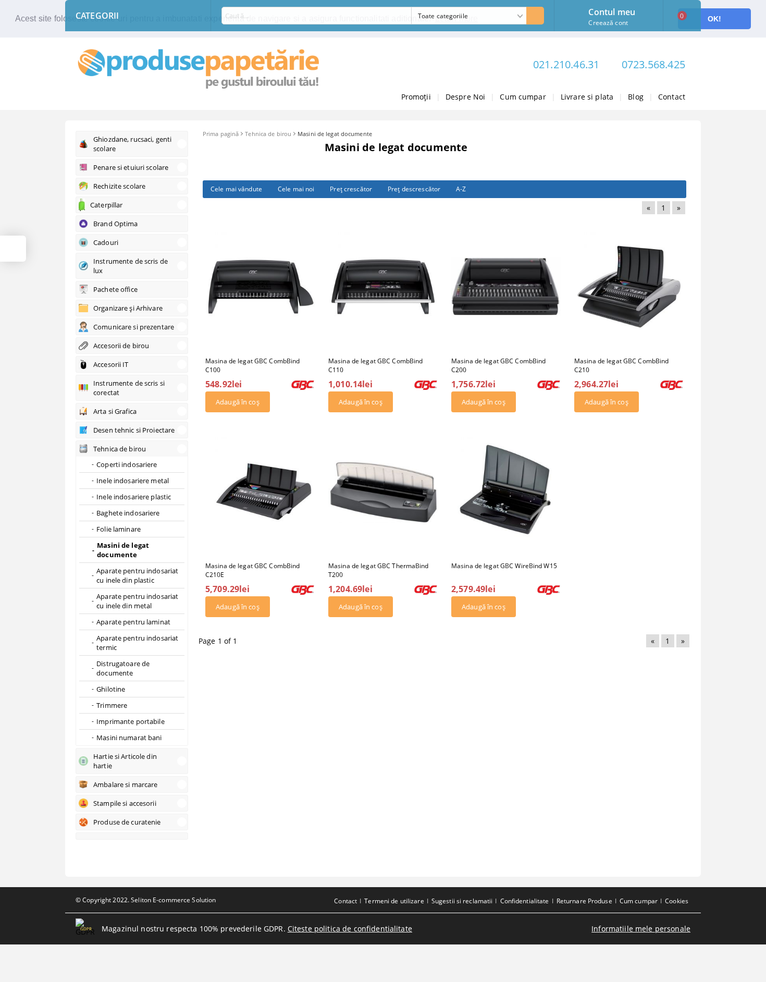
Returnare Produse (584, 901)
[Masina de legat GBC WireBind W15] (506, 491)
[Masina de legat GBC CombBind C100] (260, 286)
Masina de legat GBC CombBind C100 (252, 365)
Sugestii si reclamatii (462, 901)
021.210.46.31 (566, 64)
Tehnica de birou (268, 134)
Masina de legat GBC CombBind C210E (252, 570)
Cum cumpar (523, 97)
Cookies (676, 901)
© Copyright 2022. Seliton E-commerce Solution (146, 899)
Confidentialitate (524, 901)
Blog (636, 97)
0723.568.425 (653, 64)
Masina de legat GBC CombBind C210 (621, 365)
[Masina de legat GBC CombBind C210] (629, 286)
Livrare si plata (587, 97)
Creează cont (607, 22)
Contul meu (611, 11)
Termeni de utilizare (394, 901)
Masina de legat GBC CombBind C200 (498, 365)
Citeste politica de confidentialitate (350, 929)
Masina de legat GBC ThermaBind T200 (378, 570)
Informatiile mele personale (640, 929)
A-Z (461, 189)
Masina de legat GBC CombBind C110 (375, 365)
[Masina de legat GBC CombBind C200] (506, 286)
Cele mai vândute (236, 189)
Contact (671, 97)
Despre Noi (465, 97)
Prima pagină (221, 134)
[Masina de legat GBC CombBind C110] (383, 286)
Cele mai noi (296, 189)
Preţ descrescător (414, 189)
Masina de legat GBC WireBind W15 (504, 565)
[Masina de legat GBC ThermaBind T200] (383, 491)
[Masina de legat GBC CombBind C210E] (260, 491)
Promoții (416, 97)
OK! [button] (714, 19)
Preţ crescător (351, 189)
